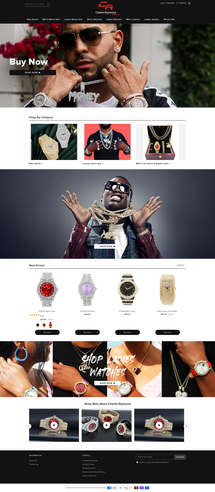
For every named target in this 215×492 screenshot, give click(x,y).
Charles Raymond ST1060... (167, 311)
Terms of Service (90, 476)
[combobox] (37, 3)
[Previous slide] (28, 426)
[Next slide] (186, 426)
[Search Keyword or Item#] (48, 3)
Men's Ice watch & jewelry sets (152, 163)
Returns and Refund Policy (94, 472)
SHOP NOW (31, 72)
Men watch (35, 163)
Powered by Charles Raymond (95, 488)
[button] (51, 19)
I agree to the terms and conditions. (154, 462)
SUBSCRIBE (180, 457)
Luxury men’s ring (92, 163)
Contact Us (33, 464)
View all (180, 265)
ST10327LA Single (87, 311)
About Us (33, 461)
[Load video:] (54, 425)
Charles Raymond (78, 488)
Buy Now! (47, 332)
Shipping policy (89, 468)
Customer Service (90, 461)
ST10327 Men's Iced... (47, 311)
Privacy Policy (88, 464)
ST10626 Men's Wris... (127, 311)
